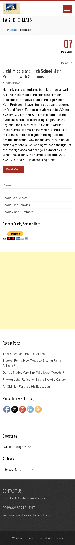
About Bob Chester (15, 198)
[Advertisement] (37, 290)
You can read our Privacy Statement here (26, 515)
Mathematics (12, 82)
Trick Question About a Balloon (24, 354)
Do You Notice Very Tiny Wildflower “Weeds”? (33, 373)
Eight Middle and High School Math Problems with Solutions (32, 73)
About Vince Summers (18, 212)
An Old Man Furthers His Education (26, 386)
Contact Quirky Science (32, 498)
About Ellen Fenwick (16, 205)
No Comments (66, 63)
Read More (13, 169)
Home (13, 30)
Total (39, 538)
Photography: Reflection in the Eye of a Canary (34, 379)
